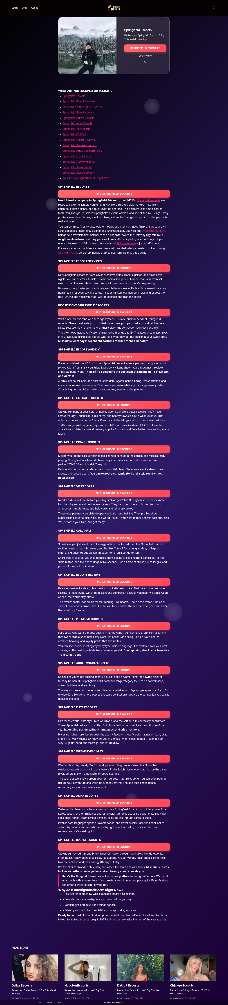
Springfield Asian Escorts (77, 167)
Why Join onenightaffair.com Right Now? (87, 178)
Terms (40, 1002)
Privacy (49, 1002)
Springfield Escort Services (79, 101)
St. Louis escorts (126, 243)
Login (15, 7)
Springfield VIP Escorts (76, 128)
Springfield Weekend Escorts (80, 161)
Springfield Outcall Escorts (78, 118)
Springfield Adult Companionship (82, 150)
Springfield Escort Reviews (79, 139)
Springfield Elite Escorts (77, 156)
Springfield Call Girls (75, 134)
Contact (60, 1002)
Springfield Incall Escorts (77, 123)
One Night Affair (67, 252)
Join (24, 7)
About (34, 7)
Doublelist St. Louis (153, 230)
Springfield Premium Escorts (79, 145)
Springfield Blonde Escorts (79, 172)
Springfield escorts (148, 200)
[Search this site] (214, 7)
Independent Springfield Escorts (82, 107)
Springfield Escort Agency (78, 112)
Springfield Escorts (74, 96)
